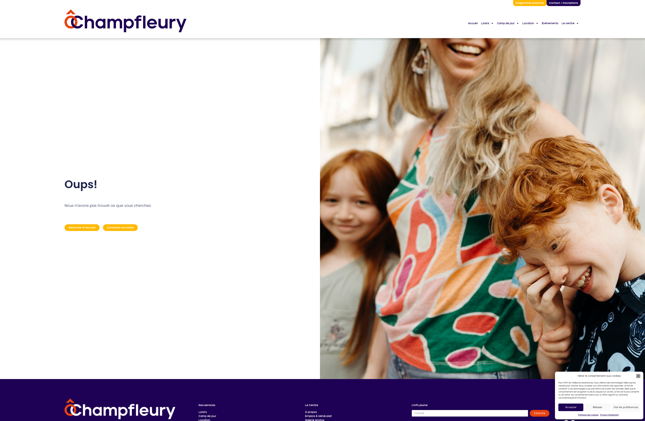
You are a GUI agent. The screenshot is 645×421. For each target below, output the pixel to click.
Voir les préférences (626, 407)
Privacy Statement (609, 415)
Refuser (597, 407)
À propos (311, 412)
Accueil (473, 23)
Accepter (571, 407)
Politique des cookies (588, 415)
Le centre (568, 23)
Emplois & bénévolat (318, 416)
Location (528, 23)
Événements (550, 23)
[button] (638, 376)
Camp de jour (506, 23)
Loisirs (485, 23)
